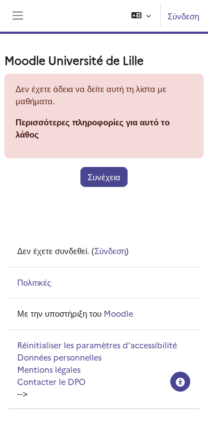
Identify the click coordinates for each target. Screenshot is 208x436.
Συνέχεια (104, 176)
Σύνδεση (183, 16)
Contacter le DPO (51, 381)
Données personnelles (59, 357)
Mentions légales (48, 369)
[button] (141, 16)
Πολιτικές (34, 282)
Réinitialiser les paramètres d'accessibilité (97, 345)
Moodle (118, 313)
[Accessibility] (180, 382)
